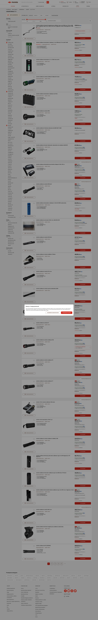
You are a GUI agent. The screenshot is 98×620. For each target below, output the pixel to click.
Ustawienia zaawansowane (53, 312)
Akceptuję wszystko (66, 312)
